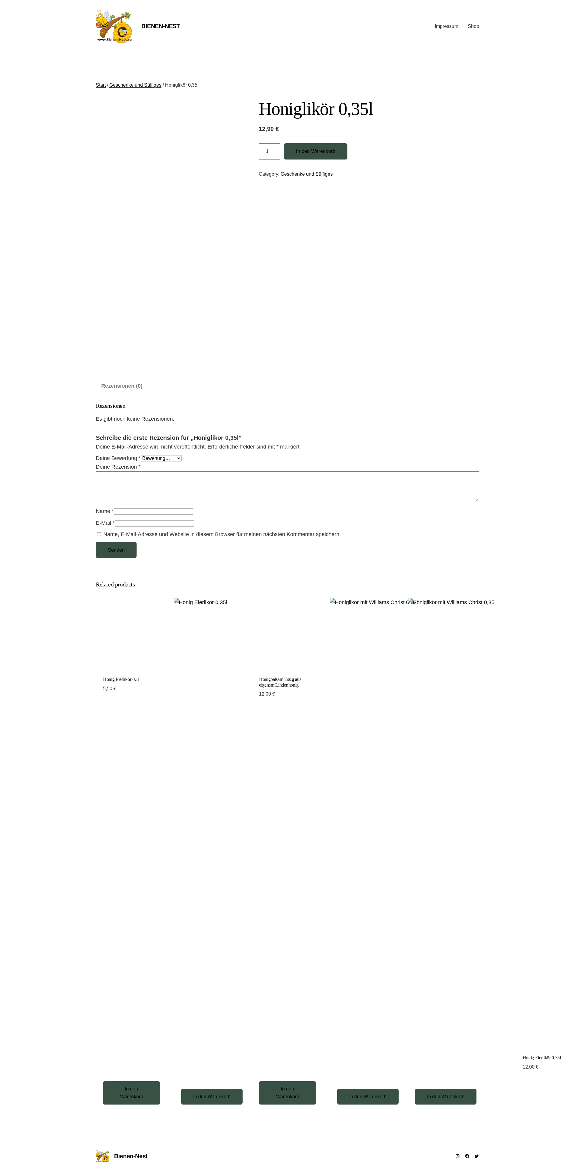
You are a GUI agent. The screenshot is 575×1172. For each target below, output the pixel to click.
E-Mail (105, 523)
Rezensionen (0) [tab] (122, 386)
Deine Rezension (118, 467)
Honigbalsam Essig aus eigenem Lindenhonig (280, 682)
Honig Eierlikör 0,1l (121, 679)
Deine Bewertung (118, 458)
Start (101, 85)
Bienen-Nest (160, 26)
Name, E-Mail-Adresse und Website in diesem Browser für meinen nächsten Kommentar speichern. (222, 534)
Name (105, 511)
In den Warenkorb (315, 151)
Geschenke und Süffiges (135, 85)
